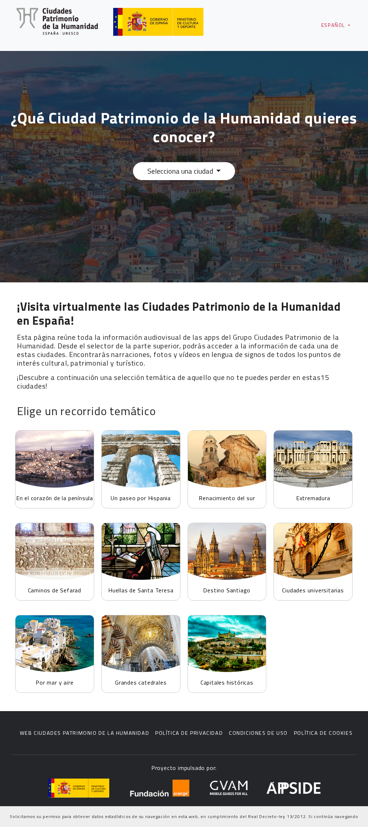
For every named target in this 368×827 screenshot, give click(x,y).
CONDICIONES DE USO (258, 733)
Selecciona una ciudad (181, 171)
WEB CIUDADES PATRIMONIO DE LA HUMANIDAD (84, 733)
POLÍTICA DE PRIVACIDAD (189, 733)
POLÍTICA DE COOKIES (323, 733)
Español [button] (334, 25)
